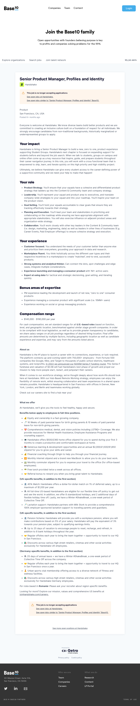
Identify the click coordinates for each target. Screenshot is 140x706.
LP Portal (89, 686)
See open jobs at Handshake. (40, 97)
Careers (62, 686)
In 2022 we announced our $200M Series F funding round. (76, 364)
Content (78, 8)
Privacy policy (63, 658)
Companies (54, 8)
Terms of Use (130, 699)
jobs (35, 60)
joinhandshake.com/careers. (34, 594)
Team (67, 8)
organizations (13, 60)
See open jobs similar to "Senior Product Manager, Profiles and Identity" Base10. (63, 100)
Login (129, 8)
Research (89, 678)
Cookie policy (76, 658)
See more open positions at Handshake (70, 628)
